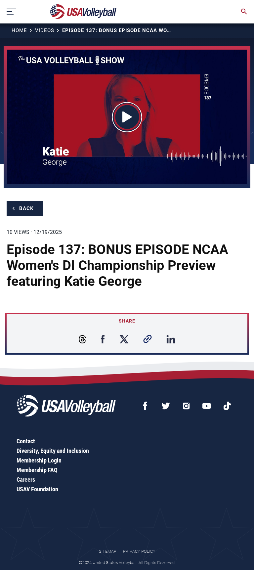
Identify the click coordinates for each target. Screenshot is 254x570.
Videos (44, 30)
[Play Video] (127, 117)
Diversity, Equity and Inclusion (53, 450)
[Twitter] (165, 406)
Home (19, 30)
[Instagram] (186, 406)
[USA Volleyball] (83, 11)
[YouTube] (206, 406)
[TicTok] (227, 406)
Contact (26, 441)
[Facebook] (145, 406)
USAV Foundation (37, 489)
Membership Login (39, 460)
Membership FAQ (37, 469)
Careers (26, 479)
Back (26, 208)
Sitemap (107, 551)
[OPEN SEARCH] (244, 11)
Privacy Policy (139, 551)
